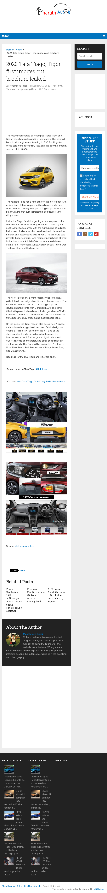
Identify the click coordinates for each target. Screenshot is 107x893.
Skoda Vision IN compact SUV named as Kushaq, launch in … (14, 799)
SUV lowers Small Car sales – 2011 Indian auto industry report (56, 595)
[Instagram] (85, 234)
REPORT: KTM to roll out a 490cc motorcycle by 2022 (14, 866)
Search (90, 64)
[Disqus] (36, 708)
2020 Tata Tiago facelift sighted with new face (40, 381)
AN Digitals (99, 889)
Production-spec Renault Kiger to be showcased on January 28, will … (14, 781)
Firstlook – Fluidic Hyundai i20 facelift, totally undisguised (36, 595)
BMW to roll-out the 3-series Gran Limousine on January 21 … (14, 820)
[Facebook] (79, 234)
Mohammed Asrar (17, 85)
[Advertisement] (53, 26)
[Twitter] (90, 234)
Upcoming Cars (28, 89)
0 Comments (49, 89)
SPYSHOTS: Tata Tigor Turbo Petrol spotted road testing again (14, 848)
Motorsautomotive (24, 546)
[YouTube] (96, 234)
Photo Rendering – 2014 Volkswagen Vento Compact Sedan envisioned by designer (14, 600)
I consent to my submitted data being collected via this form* (89, 182)
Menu (5, 36)
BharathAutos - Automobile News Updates (22, 886)
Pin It (22, 570)
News (59, 85)
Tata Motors (12, 89)
